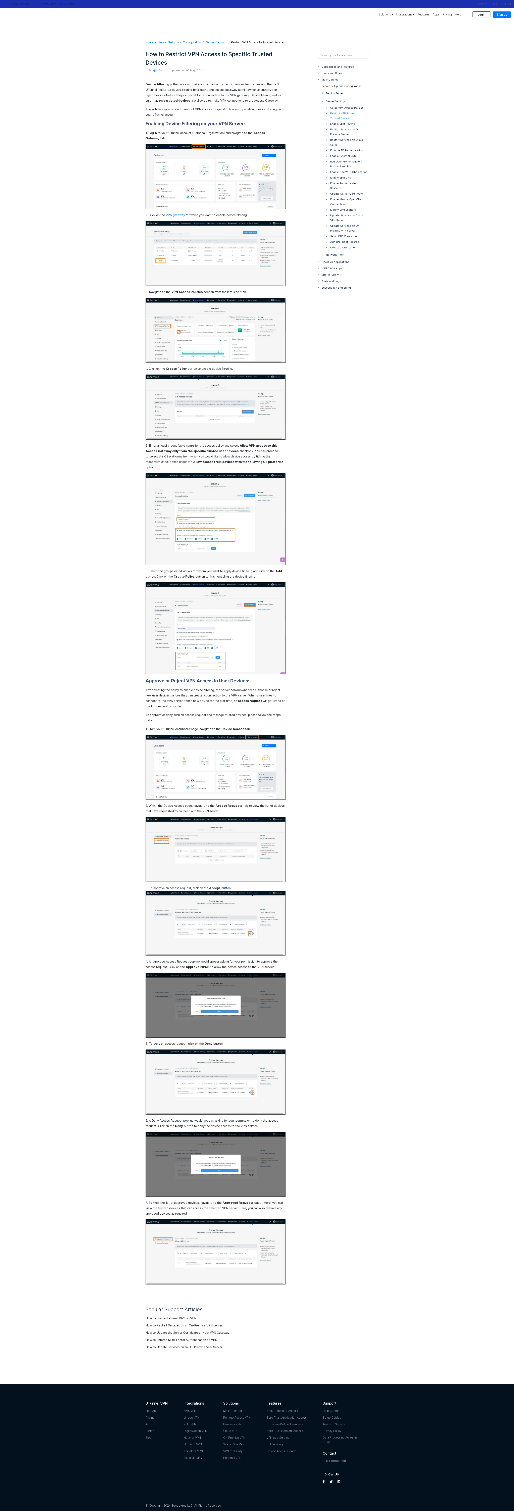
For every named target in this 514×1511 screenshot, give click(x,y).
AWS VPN (190, 1410)
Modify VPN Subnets (343, 209)
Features (423, 14)
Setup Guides (332, 1417)
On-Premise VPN (234, 1437)
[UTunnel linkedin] (339, 1482)
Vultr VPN (190, 1424)
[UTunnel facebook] (324, 1482)
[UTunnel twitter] (331, 1482)
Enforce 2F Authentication (346, 150)
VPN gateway (175, 215)
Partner (482, 3)
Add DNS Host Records (344, 241)
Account (151, 1424)
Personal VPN (232, 1457)
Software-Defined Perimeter (286, 1424)
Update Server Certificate (346, 193)
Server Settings (216, 42)
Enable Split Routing (342, 123)
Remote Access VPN (237, 1417)
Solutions (385, 14)
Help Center (331, 1410)
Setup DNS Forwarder (343, 236)
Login (481, 14)
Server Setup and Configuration (179, 42)
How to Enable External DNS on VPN (171, 1318)
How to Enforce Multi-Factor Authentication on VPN (182, 1340)
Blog (494, 3)
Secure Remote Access (282, 1410)
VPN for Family (233, 1451)
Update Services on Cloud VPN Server (346, 218)
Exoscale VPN (193, 1457)
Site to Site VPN (234, 1444)
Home (149, 42)
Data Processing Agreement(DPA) (341, 1440)
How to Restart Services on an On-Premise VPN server (184, 1325)
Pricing (447, 14)
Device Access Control (282, 1451)
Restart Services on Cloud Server (346, 142)
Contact (506, 3)
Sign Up (502, 14)
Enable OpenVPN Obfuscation (348, 172)
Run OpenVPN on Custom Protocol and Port (346, 164)
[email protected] (334, 1460)
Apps (436, 14)
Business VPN (232, 1424)
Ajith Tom (158, 70)
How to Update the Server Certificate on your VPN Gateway (188, 1332)
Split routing (275, 1444)
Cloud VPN (230, 1430)
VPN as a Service (278, 1437)
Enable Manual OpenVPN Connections (345, 202)
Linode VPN (191, 1417)
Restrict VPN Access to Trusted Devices (344, 116)
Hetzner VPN (192, 1437)
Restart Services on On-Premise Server (345, 132)
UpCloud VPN (193, 1444)
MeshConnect (232, 1410)
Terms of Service (334, 1424)
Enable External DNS (343, 155)
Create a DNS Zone (342, 247)
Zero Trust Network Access (285, 1430)
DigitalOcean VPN (195, 1430)
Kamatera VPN (193, 1451)
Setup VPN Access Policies (347, 107)
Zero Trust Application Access (287, 1417)
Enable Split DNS (340, 177)
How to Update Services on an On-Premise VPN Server (184, 1347)
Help (458, 14)
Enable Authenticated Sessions (343, 186)
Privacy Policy (332, 1430)
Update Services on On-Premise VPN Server (345, 228)
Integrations (404, 14)
